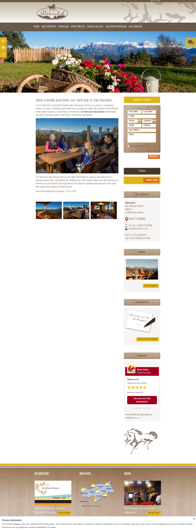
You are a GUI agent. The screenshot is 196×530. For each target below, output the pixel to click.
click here (135, 524)
